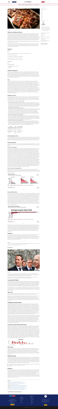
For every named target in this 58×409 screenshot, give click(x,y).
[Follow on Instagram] (13, 396)
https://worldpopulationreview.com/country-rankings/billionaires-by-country (15, 381)
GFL (32, 4)
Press (41, 18)
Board (41, 11)
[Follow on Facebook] (11, 396)
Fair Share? (10, 247)
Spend (23, 4)
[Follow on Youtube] (14, 396)
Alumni (41, 16)
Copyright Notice (33, 407)
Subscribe (12, 404)
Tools (35, 4)
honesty (16, 53)
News (19, 4)
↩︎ (24, 382)
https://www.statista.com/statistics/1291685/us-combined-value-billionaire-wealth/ (16, 383)
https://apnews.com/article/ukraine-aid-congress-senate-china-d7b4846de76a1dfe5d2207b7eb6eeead (18, 388)
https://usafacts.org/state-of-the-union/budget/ (14, 384)
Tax (21, 4)
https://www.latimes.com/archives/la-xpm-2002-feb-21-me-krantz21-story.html (17, 382)
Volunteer (42, 13)
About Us (38, 4)
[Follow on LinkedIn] (10, 396)
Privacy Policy (30, 407)
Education (30, 4)
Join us (42, 12)
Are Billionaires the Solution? (15, 391)
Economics (26, 4)
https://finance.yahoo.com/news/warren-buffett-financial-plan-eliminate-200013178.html (16, 389)
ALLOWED (20, 56)
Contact (42, 17)
